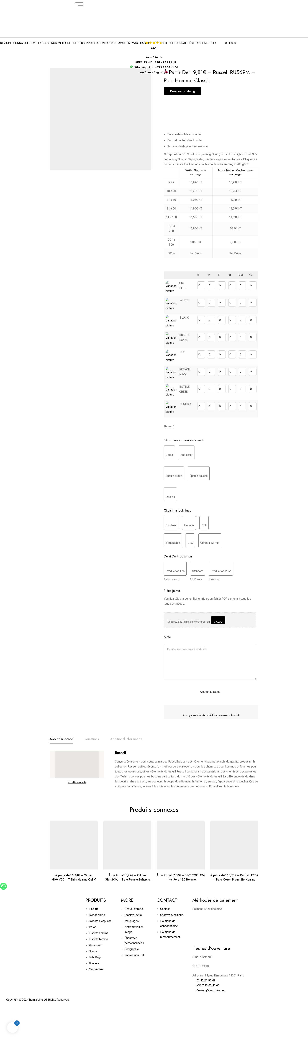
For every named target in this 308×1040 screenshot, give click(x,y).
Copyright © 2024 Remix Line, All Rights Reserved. (38, 999)
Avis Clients (154, 57)
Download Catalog (182, 91)
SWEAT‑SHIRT (104, 52)
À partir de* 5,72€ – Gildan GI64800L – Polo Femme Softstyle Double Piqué (127, 879)
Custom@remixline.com (211, 990)
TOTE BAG (157, 52)
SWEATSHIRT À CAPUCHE (132, 52)
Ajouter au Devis (210, 691)
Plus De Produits (77, 782)
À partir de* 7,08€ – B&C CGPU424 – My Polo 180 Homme (181, 877)
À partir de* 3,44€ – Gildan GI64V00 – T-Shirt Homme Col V (74, 877)
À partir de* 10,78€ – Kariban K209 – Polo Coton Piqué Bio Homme (234, 877)
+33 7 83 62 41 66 (207, 985)
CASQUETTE (173, 52)
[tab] (61, 739)
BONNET (189, 52)
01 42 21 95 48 (205, 980)
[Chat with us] (3, 888)
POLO (90, 52)
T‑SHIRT (79, 52)
